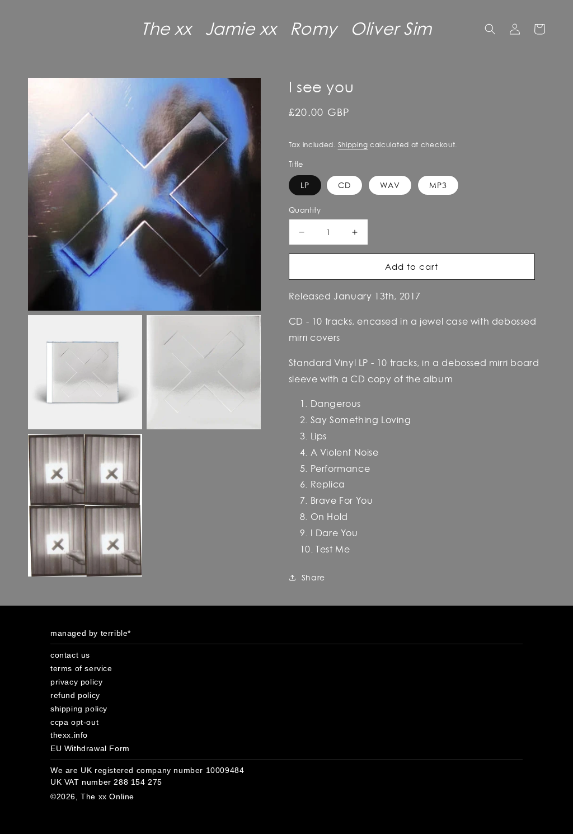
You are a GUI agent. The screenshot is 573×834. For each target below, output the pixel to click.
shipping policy (78, 708)
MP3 (438, 185)
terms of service (81, 668)
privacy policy (76, 681)
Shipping (353, 144)
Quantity (305, 210)
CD (344, 185)
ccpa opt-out (74, 722)
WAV (390, 185)
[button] (490, 29)
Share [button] (313, 577)
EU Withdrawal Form (90, 748)
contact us (70, 654)
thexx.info (69, 734)
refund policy (75, 695)
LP (304, 185)
